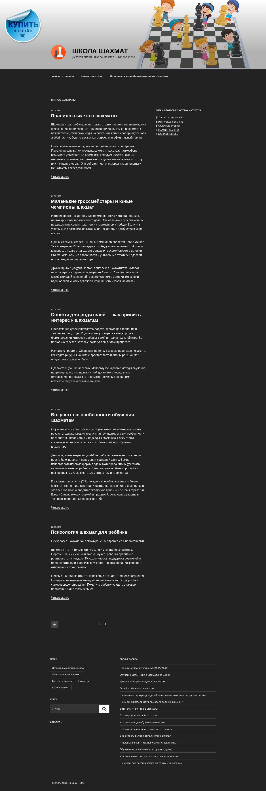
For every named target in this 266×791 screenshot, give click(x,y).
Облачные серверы (169, 125)
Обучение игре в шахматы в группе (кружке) (146, 749)
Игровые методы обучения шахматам (142, 722)
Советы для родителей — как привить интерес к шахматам (96, 317)
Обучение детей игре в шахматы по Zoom (145, 674)
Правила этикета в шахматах (84, 115)
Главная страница (62, 76)
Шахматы (83, 681)
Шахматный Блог (92, 76)
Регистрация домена (170, 121)
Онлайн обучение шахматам (137, 688)
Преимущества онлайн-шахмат (138, 715)
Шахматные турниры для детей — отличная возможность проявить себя (163, 695)
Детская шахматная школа (68, 668)
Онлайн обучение (62, 681)
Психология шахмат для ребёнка (89, 531)
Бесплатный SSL (168, 133)
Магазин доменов (168, 129)
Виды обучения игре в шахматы (139, 708)
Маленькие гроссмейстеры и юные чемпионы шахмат (92, 204)
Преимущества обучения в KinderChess (143, 668)
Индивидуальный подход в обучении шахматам (148, 742)
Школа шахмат (100, 50)
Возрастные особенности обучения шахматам (92, 417)
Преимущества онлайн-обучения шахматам (146, 729)
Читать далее (60, 176)
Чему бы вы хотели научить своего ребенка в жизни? (151, 701)
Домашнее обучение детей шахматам (142, 681)
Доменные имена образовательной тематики (139, 76)
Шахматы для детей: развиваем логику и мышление (151, 763)
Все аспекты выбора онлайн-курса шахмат (145, 735)
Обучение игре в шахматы (67, 674)
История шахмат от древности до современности (149, 756)
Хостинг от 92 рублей (170, 117)
